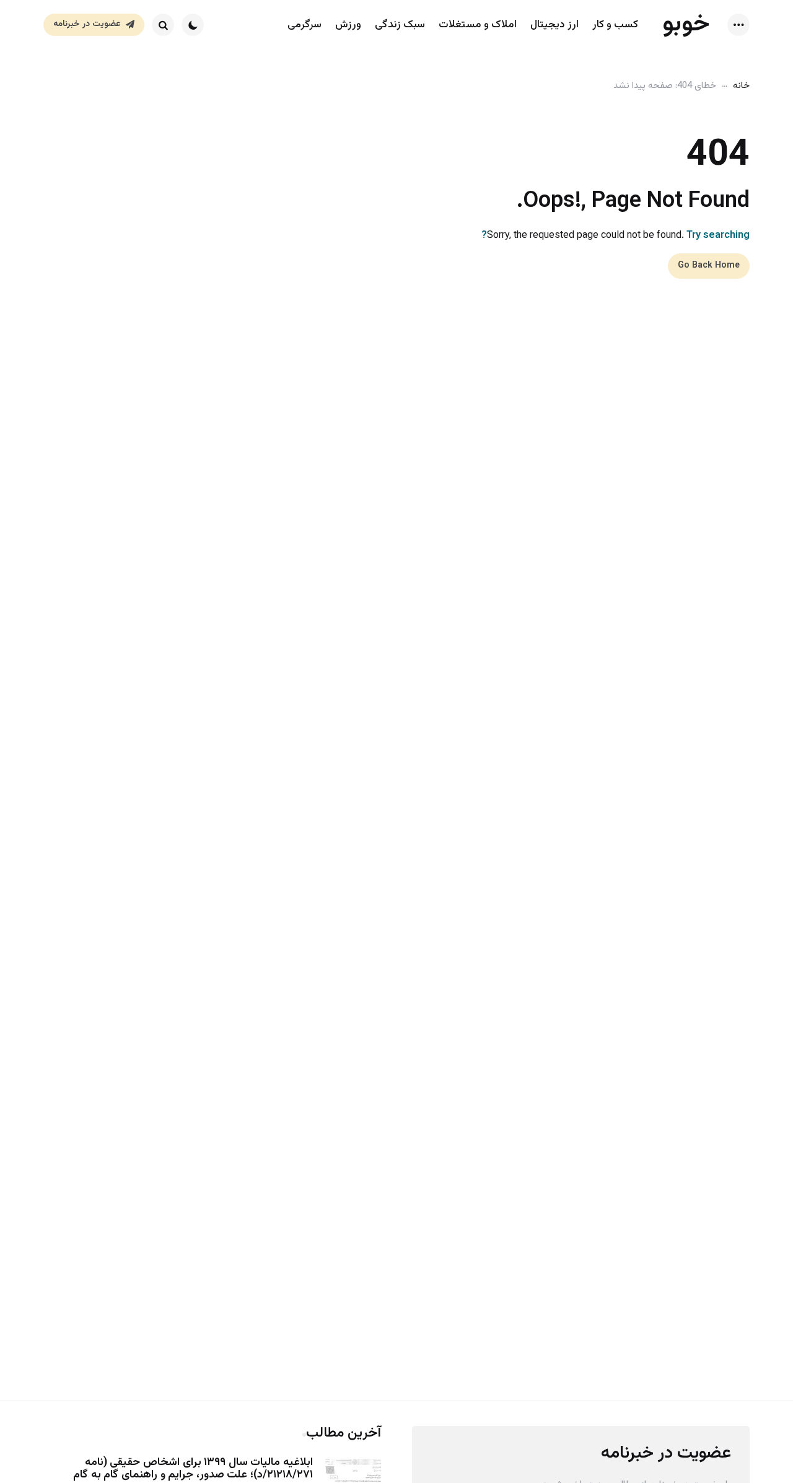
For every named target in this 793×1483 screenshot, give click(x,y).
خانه (741, 86)
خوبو (686, 24)
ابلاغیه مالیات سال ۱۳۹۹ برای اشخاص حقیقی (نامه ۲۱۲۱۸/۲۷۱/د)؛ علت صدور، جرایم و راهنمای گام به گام (193, 1469)
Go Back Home (709, 266)
